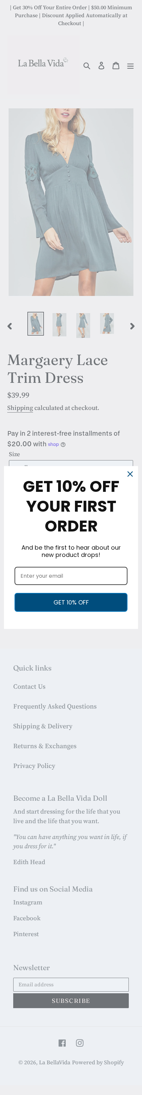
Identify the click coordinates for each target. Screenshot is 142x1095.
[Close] (130, 474)
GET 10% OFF (71, 602)
